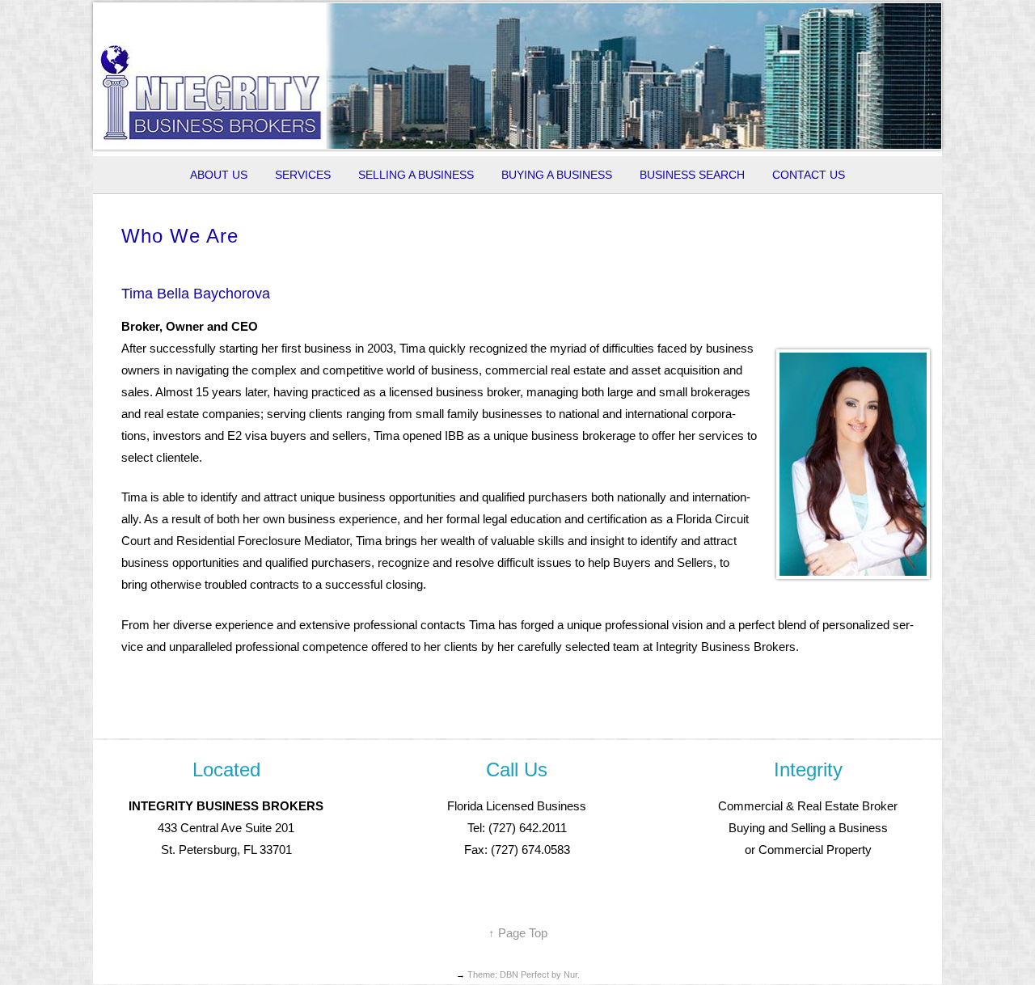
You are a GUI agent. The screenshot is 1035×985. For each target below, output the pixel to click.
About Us (218, 174)
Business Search (692, 174)
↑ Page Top (517, 933)
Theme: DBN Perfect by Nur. (523, 974)
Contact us (808, 174)
